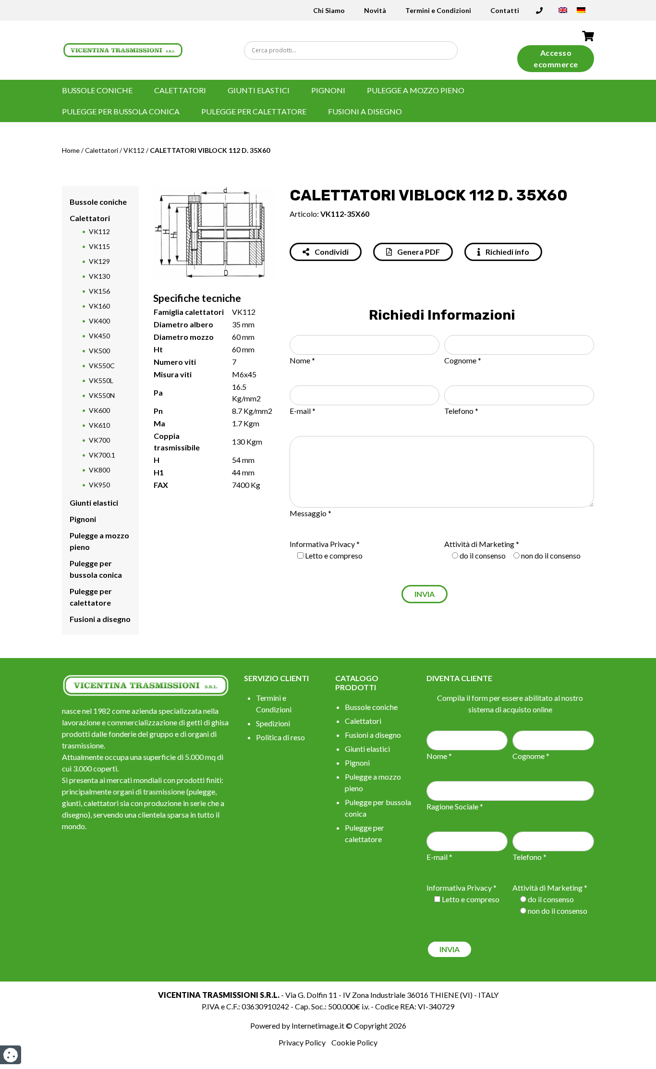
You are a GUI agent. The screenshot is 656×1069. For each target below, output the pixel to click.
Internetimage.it (318, 1025)
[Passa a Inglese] (563, 13)
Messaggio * (310, 513)
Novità (375, 10)
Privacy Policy (302, 1042)
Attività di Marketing (479, 543)
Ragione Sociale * (454, 806)
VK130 (99, 276)
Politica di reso (280, 737)
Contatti (504, 10)
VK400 (99, 321)
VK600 (99, 410)
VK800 (99, 470)
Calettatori (180, 90)
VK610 (99, 425)
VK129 (99, 261)
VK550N (102, 395)
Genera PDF (418, 251)
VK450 (99, 336)
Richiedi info (506, 251)
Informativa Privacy (322, 543)
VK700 (99, 440)
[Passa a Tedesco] (581, 13)
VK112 (134, 150)
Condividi (331, 251)
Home (71, 150)
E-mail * (303, 410)
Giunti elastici (259, 90)
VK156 (99, 291)
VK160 (99, 306)
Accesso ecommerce (556, 58)
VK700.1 (102, 455)
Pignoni (328, 90)
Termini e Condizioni (438, 10)
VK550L (101, 380)
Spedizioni (273, 723)
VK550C (102, 365)
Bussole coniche (97, 90)
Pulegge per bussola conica (121, 111)
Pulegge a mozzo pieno (415, 90)
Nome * (302, 360)
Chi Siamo (329, 10)
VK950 (99, 485)
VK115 (99, 246)
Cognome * (462, 360)
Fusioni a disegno (365, 111)
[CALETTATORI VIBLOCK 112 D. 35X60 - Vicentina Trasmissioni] (123, 49)
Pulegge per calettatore (253, 111)
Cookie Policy (354, 1042)
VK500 (99, 351)
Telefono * (461, 410)
